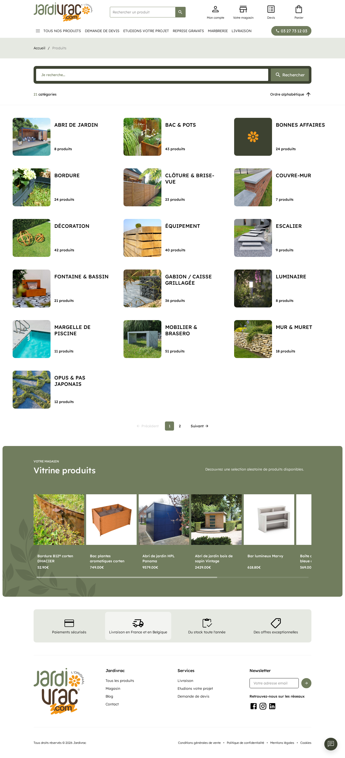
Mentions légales (282, 743)
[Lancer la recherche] (180, 12)
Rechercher (293, 74)
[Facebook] (254, 706)
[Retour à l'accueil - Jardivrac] (63, 12)
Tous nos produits (62, 31)
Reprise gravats (188, 31)
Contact (112, 704)
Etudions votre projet (146, 31)
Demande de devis (102, 31)
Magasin (113, 688)
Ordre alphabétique (287, 94)
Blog (109, 696)
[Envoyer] (306, 683)
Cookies (305, 743)
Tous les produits (120, 680)
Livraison (242, 31)
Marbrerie (218, 31)
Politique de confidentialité (245, 743)
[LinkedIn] (272, 706)
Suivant (197, 426)
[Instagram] (263, 706)
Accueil (39, 48)
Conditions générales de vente (199, 743)
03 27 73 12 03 (294, 30)
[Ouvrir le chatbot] (330, 744)
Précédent (150, 426)
